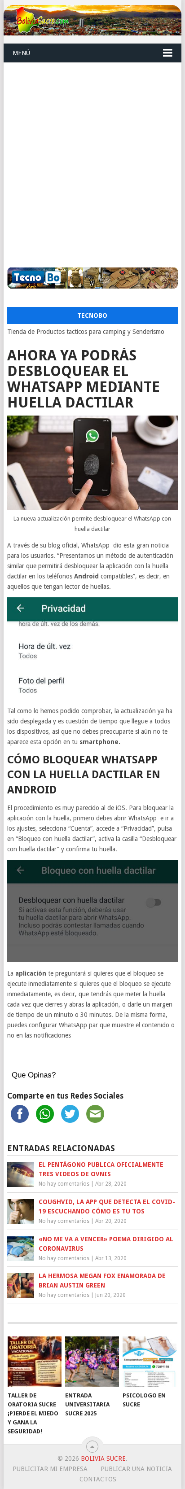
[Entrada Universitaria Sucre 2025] (92, 1361)
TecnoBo (92, 315)
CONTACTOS (97, 1479)
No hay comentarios (64, 1184)
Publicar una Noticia (136, 1468)
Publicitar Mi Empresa (50, 1468)
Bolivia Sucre (103, 1458)
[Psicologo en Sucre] (149, 1361)
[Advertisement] (92, 159)
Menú (21, 53)
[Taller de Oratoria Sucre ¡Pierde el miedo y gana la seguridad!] (35, 1361)
